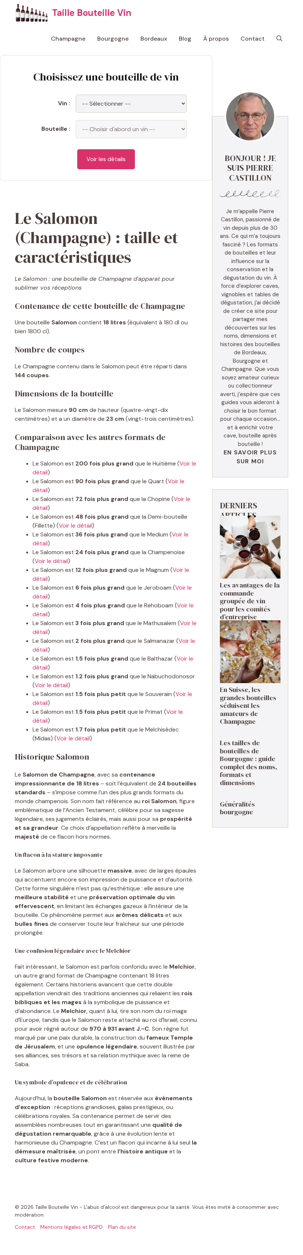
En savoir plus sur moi (250, 457)
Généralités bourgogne (237, 808)
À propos (216, 38)
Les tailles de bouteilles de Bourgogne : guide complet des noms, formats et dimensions (248, 762)
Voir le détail (75, 525)
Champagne (68, 38)
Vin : (64, 103)
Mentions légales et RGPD (71, 1227)
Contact (253, 38)
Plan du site (122, 1227)
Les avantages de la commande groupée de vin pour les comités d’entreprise (250, 600)
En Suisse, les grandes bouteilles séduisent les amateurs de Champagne (248, 705)
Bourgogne (113, 38)
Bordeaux (153, 38)
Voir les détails (106, 159)
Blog (185, 38)
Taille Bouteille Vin (91, 12)
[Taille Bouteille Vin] (31, 13)
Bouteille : (55, 129)
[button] (279, 39)
